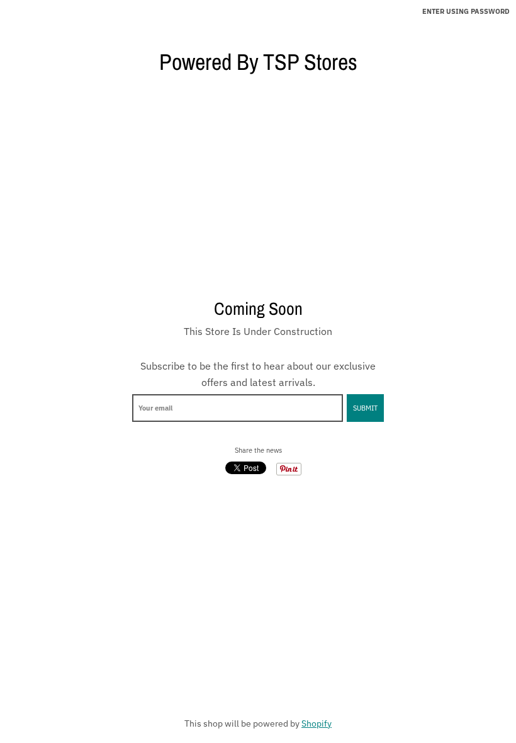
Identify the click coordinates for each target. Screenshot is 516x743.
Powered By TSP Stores (258, 61)
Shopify (316, 723)
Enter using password (466, 11)
